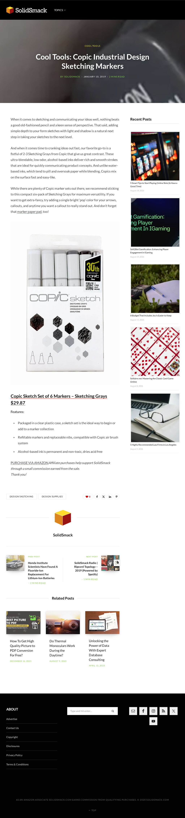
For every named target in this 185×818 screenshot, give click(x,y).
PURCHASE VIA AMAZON (29, 463)
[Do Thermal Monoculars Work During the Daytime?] (63, 622)
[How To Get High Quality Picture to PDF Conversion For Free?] (23, 622)
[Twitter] (103, 496)
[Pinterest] (116, 496)
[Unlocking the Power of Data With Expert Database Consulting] (102, 622)
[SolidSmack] (26, 10)
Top (93, 810)
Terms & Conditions (17, 764)
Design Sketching (21, 496)
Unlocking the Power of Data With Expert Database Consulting (99, 650)
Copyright (12, 737)
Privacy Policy (14, 755)
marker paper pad (29, 212)
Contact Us (12, 728)
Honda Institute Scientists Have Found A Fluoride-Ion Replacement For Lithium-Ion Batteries (43, 570)
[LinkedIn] (110, 496)
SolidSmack (72, 76)
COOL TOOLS (92, 46)
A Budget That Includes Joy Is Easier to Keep (150, 315)
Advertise (11, 718)
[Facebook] (97, 496)
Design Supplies (52, 496)
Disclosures (13, 746)
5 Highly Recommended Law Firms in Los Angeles (153, 444)
